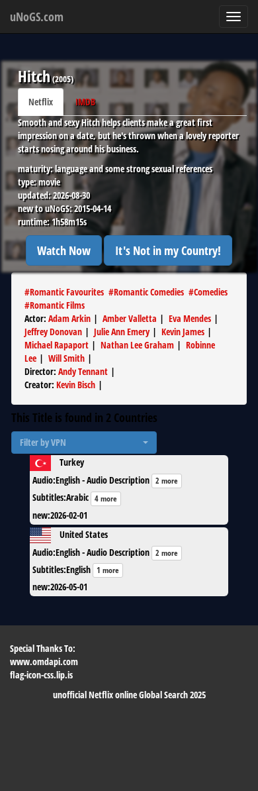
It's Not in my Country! (168, 250)
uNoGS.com (37, 17)
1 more (108, 570)
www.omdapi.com (44, 661)
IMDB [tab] (85, 101)
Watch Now (64, 250)
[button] (84, 442)
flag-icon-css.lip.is (41, 674)
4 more (106, 498)
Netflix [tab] (40, 101)
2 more (166, 480)
